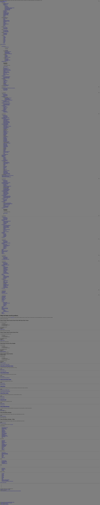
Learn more (3, 1)
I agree (1, 1)
